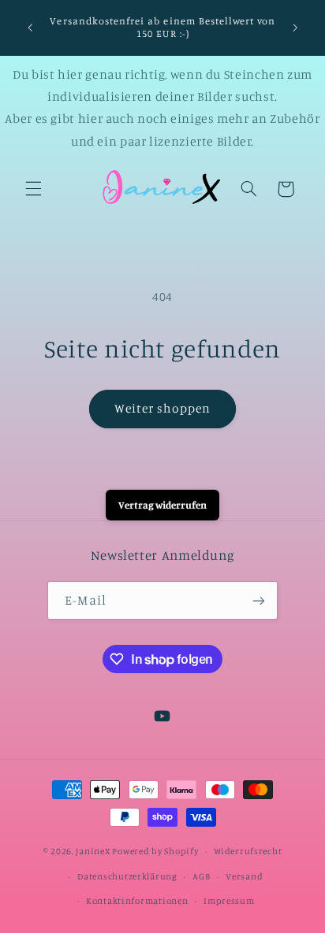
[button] (33, 189)
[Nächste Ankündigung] (295, 27)
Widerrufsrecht (248, 851)
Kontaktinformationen (137, 900)
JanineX (93, 851)
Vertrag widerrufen (162, 504)
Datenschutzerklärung (127, 876)
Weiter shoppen (162, 408)
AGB (201, 876)
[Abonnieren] (258, 600)
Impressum (229, 900)
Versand (244, 876)
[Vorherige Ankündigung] (30, 27)
